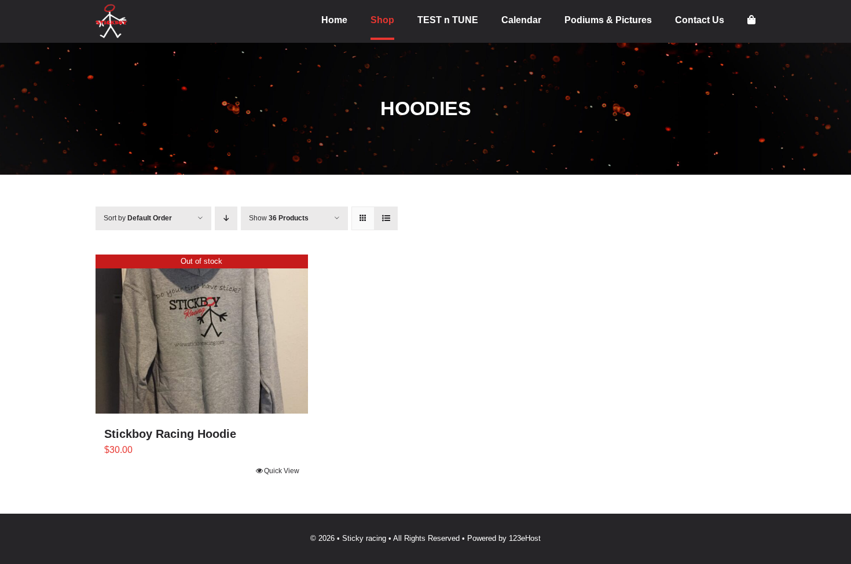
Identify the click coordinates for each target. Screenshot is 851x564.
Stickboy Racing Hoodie (170, 433)
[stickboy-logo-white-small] (111, 8)
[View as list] (386, 218)
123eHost (525, 538)
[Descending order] (226, 218)
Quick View (281, 471)
